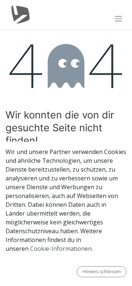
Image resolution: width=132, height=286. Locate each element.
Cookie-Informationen (61, 249)
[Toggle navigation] (118, 18)
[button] (74, 272)
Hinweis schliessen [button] (101, 271)
